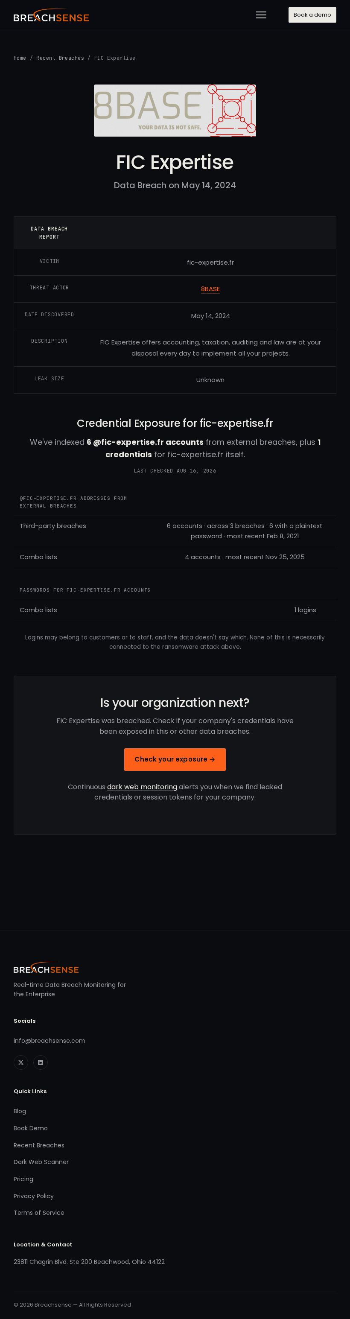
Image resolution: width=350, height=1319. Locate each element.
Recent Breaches (60, 58)
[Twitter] (21, 1062)
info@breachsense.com (49, 1040)
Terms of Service (39, 1212)
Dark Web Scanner (41, 1162)
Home (20, 58)
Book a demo (312, 15)
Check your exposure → (174, 759)
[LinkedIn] (40, 1062)
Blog (20, 1111)
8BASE (210, 288)
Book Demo (31, 1128)
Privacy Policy (34, 1196)
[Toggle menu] (261, 15)
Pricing (23, 1179)
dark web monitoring (142, 787)
